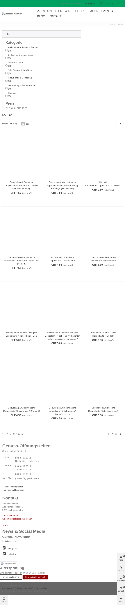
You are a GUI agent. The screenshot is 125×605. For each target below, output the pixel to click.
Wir (67, 11)
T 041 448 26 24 (10, 515)
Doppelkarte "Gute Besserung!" (103, 411)
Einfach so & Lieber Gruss (20, 56)
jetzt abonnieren (9, 541)
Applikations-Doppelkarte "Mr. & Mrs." (103, 185)
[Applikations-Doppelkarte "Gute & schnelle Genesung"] (21, 157)
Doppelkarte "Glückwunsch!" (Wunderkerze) (62, 412)
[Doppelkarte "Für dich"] (103, 307)
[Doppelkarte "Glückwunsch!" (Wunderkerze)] (62, 383)
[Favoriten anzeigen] (114, 3)
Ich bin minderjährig (11, 577)
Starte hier (52, 11)
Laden (93, 11)
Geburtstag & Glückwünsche (22, 87)
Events (107, 11)
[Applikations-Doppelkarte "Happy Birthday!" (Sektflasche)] (62, 157)
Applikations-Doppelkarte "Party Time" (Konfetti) (21, 262)
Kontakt (55, 16)
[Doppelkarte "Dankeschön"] (62, 232)
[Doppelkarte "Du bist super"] (103, 232)
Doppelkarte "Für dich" (103, 336)
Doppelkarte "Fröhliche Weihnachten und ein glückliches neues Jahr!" (62, 337)
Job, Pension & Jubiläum (20, 72)
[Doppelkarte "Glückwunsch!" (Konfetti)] (21, 383)
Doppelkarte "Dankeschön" (62, 260)
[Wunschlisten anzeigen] (120, 3)
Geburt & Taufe (15, 64)
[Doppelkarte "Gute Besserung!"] (103, 383)
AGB (31, 588)
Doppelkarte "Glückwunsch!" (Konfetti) (21, 411)
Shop (79, 11)
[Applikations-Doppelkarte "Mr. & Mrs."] (103, 157)
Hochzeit (12, 94)
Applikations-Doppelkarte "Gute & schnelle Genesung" (21, 187)
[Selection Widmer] (19, 13)
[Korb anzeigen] (101, 3)
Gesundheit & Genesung (20, 79)
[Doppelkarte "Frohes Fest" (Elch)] (21, 307)
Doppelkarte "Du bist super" (103, 260)
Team (5, 525)
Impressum (7, 588)
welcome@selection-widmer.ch (17, 519)
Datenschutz (21, 588)
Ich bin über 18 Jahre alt (35, 577)
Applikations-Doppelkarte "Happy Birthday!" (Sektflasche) (62, 187)
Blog (41, 16)
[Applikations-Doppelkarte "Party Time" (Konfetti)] (21, 232)
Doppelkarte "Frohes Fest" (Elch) (22, 336)
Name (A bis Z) (9, 123)
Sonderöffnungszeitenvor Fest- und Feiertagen (14, 488)
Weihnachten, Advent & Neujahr (23, 49)
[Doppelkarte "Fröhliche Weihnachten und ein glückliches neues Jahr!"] (62, 307)
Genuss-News (41, 588)
